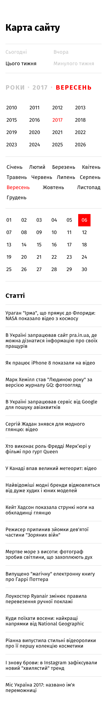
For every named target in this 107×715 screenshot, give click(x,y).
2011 (35, 108)
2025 (57, 145)
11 (69, 232)
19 (8, 257)
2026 (80, 145)
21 (39, 257)
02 (24, 220)
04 (54, 220)
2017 (40, 87)
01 (9, 220)
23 (69, 257)
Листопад (88, 187)
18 (84, 245)
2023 (11, 145)
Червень (42, 177)
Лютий (37, 167)
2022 (80, 132)
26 (24, 269)
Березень (63, 167)
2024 (34, 145)
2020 (34, 132)
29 (69, 269)
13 (9, 245)
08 (24, 232)
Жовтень (53, 187)
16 (54, 245)
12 (84, 232)
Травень (17, 177)
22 (54, 257)
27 (39, 269)
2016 (34, 120)
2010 (11, 108)
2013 (80, 108)
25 (9, 269)
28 (54, 269)
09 (39, 232)
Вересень (74, 87)
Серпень (90, 177)
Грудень (16, 198)
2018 (80, 120)
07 (9, 232)
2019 (11, 132)
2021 (57, 132)
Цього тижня (20, 64)
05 (69, 220)
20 (24, 257)
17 (69, 245)
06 (84, 220)
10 (54, 232)
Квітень (91, 167)
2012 (57, 108)
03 (39, 220)
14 (23, 245)
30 (84, 269)
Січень (14, 167)
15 (39, 245)
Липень (66, 177)
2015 (12, 120)
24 (84, 257)
